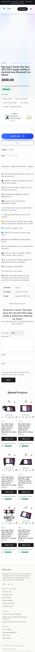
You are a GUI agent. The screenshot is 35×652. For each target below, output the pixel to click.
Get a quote (22, 9)
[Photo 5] (30, 54)
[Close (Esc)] (29, 2)
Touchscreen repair (8, 603)
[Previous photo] (4, 37)
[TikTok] (8, 584)
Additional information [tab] (18, 166)
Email (3, 363)
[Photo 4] (24, 54)
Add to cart (16, 136)
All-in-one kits (6, 592)
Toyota (3, 63)
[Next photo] (31, 37)
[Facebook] (12, 584)
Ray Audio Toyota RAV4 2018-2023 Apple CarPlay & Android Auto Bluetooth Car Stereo (25, 428)
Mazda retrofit (6, 597)
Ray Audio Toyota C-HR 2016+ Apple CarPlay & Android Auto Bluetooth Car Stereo (25, 481)
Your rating (5, 333)
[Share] (25, 2)
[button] (17, 143)
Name (4, 355)
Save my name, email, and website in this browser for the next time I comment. (15, 373)
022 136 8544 (6, 629)
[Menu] (4, 9)
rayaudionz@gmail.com (9, 632)
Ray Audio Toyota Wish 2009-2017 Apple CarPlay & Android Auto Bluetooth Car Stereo (25, 534)
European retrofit (7, 595)
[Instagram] (4, 584)
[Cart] (31, 9)
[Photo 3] (18, 54)
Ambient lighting (7, 600)
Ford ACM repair (7, 606)
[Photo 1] (5, 53)
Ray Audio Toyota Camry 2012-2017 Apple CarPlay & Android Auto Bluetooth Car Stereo (8, 481)
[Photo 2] (11, 54)
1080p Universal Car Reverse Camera (15, 116)
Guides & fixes (6, 638)
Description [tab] (5, 166)
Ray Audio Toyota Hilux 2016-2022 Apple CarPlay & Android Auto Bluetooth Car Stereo (8, 428)
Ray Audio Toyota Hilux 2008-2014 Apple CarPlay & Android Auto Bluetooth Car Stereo (8, 534)
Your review (5, 336)
